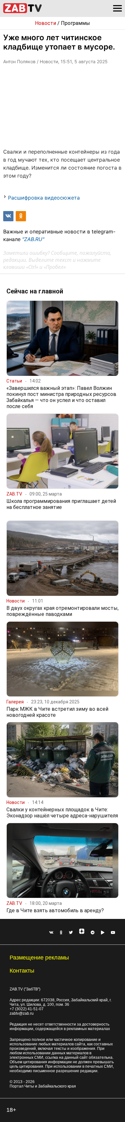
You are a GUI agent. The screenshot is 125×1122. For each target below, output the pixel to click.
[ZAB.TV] (22, 12)
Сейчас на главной (34, 291)
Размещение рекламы (39, 957)
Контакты (22, 970)
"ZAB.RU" (33, 239)
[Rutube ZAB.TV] (102, 932)
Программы (75, 23)
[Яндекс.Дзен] (81, 932)
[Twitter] (71, 932)
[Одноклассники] (61, 932)
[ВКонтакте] (51, 932)
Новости (45, 23)
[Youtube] (113, 932)
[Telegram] (93, 932)
